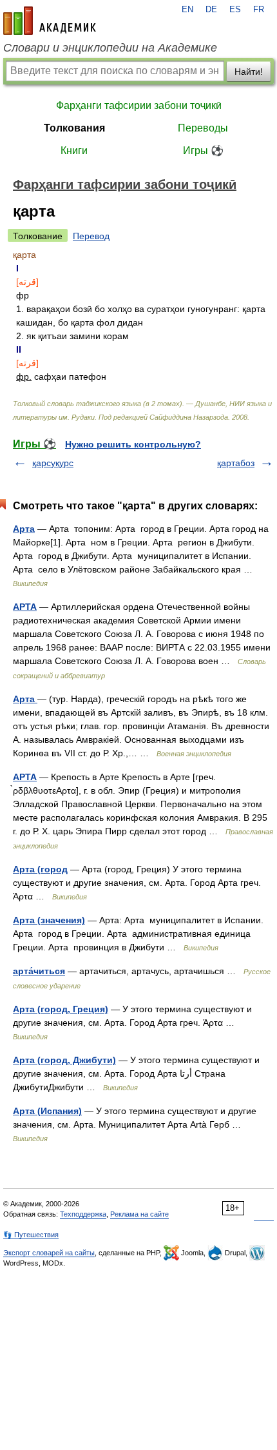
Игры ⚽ (203, 150)
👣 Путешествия (31, 1235)
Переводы (203, 127)
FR (258, 9)
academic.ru (49, 20)
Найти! (248, 71)
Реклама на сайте (139, 1214)
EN (187, 9)
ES (235, 9)
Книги (74, 150)
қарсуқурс (52, 463)
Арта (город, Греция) (60, 1009)
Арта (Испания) (47, 1111)
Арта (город (40, 869)
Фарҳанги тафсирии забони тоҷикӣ (139, 105)
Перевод (91, 236)
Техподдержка (83, 1214)
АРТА (25, 607)
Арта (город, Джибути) (64, 1060)
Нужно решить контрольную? (133, 444)
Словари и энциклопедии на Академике (110, 47)
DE (211, 9)
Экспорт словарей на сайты (49, 1253)
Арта (24, 529)
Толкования (74, 127)
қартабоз (235, 463)
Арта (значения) (49, 920)
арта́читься (39, 971)
